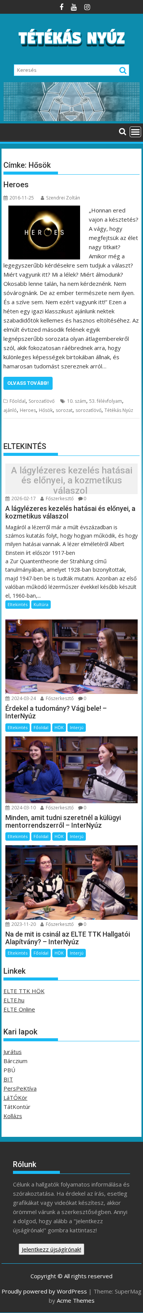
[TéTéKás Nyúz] (71, 119)
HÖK (59, 727)
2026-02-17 (23, 498)
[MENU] (135, 131)
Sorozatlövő (42, 401)
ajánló (10, 410)
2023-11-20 (23, 924)
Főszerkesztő (59, 498)
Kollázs (12, 1116)
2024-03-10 (23, 807)
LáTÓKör (15, 1097)
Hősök (46, 410)
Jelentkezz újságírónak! (51, 1249)
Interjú (77, 727)
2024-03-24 (23, 698)
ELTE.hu (13, 1000)
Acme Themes (76, 1300)
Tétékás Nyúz (118, 410)
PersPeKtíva (20, 1088)
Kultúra (41, 604)
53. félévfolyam (105, 401)
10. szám (76, 401)
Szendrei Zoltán (63, 198)
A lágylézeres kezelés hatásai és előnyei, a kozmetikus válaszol (71, 480)
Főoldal (18, 401)
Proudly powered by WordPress (44, 1291)
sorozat (64, 410)
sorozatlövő (88, 410)
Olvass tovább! (28, 383)
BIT (8, 1079)
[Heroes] (44, 210)
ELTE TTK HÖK (24, 991)
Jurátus (12, 1051)
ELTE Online (19, 1009)
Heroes (16, 184)
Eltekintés (17, 604)
